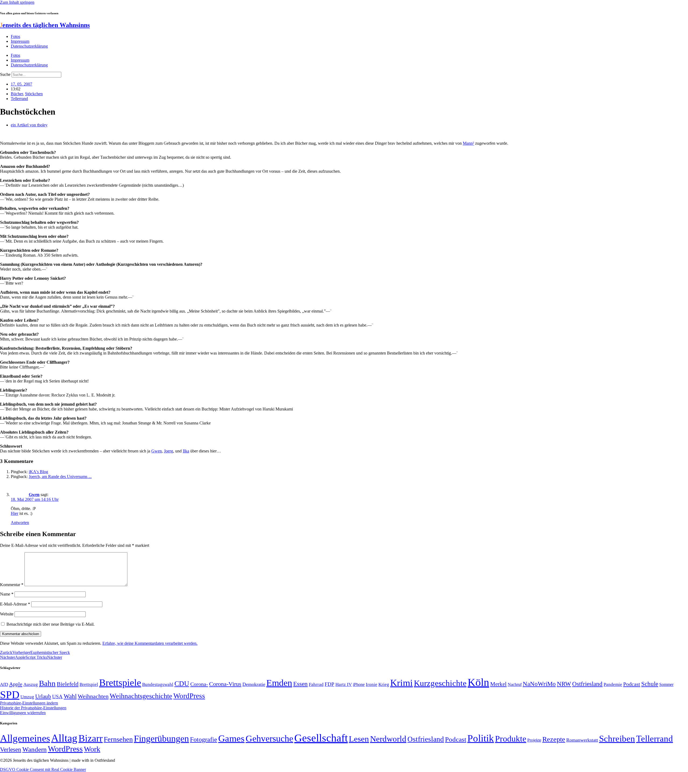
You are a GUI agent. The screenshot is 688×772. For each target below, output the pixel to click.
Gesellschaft (321, 738)
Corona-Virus (225, 684)
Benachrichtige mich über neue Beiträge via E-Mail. (50, 624)
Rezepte (553, 739)
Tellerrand (19, 98)
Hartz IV (343, 684)
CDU (181, 684)
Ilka (186, 451)
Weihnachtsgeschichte (141, 696)
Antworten (20, 522)
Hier (14, 513)
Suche (5, 74)
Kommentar (11, 584)
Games (231, 738)
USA (57, 696)
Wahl (70, 696)
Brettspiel (89, 684)
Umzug (27, 696)
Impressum (20, 41)
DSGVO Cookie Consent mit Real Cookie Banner (43, 769)
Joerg (168, 451)
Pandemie (613, 684)
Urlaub (43, 696)
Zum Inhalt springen (17, 2)
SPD (9, 694)
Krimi (401, 683)
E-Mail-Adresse (15, 604)
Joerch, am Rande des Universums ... (60, 476)
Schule (649, 683)
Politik (480, 738)
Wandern (34, 749)
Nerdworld (388, 738)
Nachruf (515, 684)
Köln (478, 682)
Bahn (47, 683)
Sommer (666, 684)
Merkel (498, 684)
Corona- (199, 684)
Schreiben (617, 738)
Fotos (15, 36)
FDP (329, 684)
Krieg (383, 684)
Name (6, 594)
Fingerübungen (161, 738)
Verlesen (10, 749)
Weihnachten (93, 696)
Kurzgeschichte (440, 683)
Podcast (631, 684)
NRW (564, 683)
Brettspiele (120, 682)
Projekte (534, 740)
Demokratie (253, 684)
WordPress (189, 696)
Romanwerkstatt (582, 740)
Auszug (30, 684)
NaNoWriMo (539, 684)
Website (6, 614)
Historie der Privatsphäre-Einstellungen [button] (33, 708)
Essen (300, 684)
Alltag (64, 738)
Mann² (468, 143)
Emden (279, 683)
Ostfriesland (587, 683)
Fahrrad (316, 684)
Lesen (359, 738)
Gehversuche (269, 738)
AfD (4, 684)
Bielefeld (67, 684)
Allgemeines (25, 738)
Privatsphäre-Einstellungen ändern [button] (29, 703)
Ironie (371, 684)
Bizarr (90, 738)
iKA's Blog (38, 471)
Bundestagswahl (157, 684)
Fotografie (203, 739)
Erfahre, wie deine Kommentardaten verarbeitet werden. (150, 643)
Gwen (156, 451)
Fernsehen (118, 739)
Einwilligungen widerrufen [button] (23, 712)
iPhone (359, 684)
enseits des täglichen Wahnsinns (45, 25)
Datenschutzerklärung (29, 46)
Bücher (17, 93)
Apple (15, 684)
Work (92, 749)
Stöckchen (34, 93)
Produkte (510, 738)
